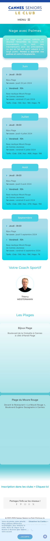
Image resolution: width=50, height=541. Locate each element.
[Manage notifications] (45, 536)
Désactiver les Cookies (38, 521)
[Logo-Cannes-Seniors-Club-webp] (25, 5)
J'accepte (25, 537)
